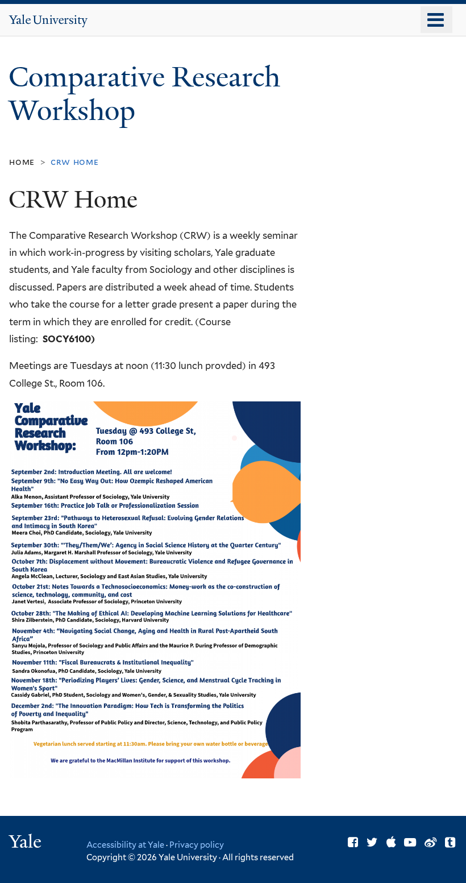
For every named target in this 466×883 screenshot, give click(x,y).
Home (22, 161)
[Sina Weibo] (430, 842)
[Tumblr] (450, 842)
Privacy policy (196, 844)
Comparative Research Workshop (144, 94)
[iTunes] (391, 842)
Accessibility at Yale (125, 844)
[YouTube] (410, 842)
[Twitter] (372, 842)
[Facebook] (353, 842)
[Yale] (26, 843)
